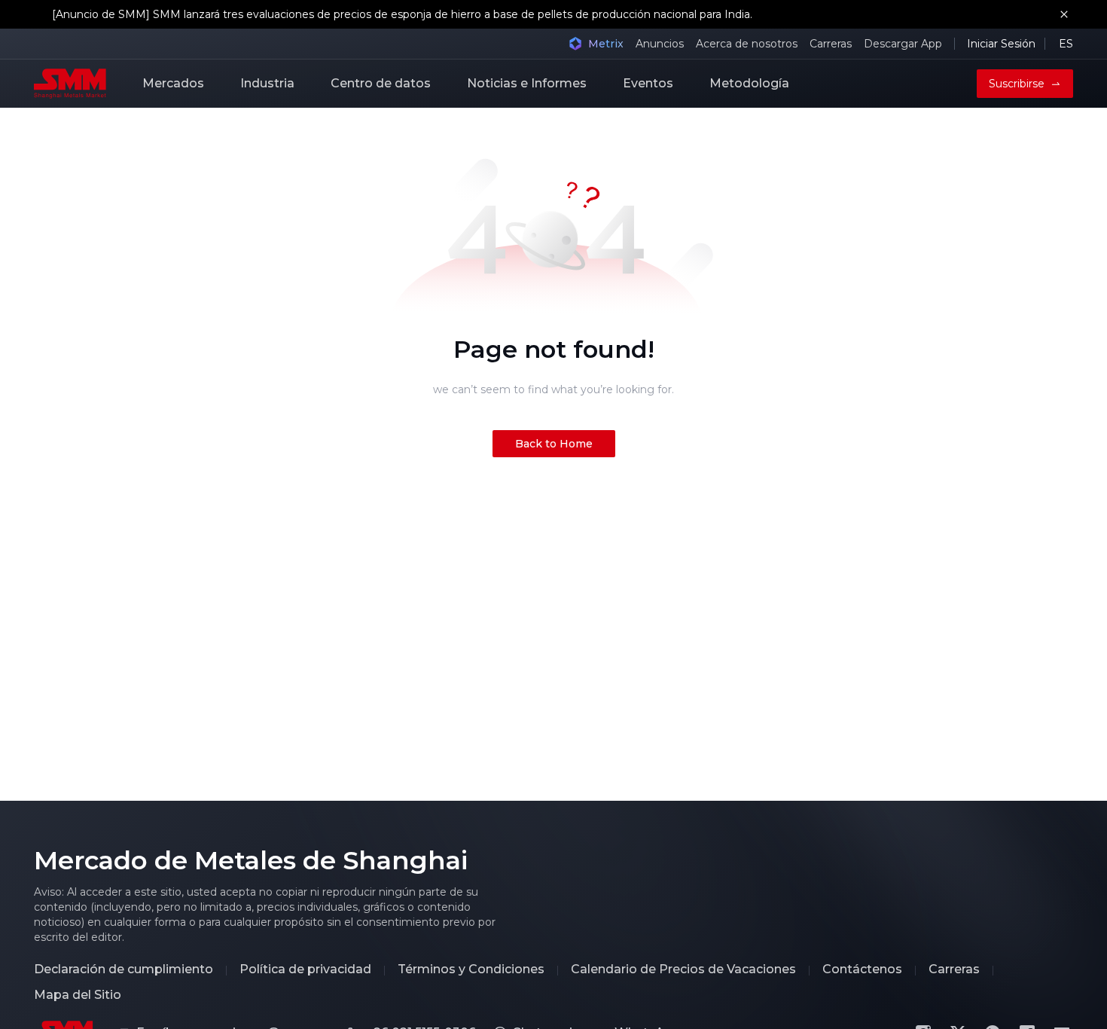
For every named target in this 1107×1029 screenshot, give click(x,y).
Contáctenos (862, 969)
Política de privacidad (305, 969)
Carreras (831, 43)
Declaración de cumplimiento (123, 969)
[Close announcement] (1064, 14)
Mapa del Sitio (77, 995)
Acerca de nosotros (746, 43)
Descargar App (903, 43)
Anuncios (660, 43)
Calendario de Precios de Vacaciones (683, 969)
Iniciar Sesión (1001, 43)
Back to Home (554, 443)
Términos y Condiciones (471, 969)
